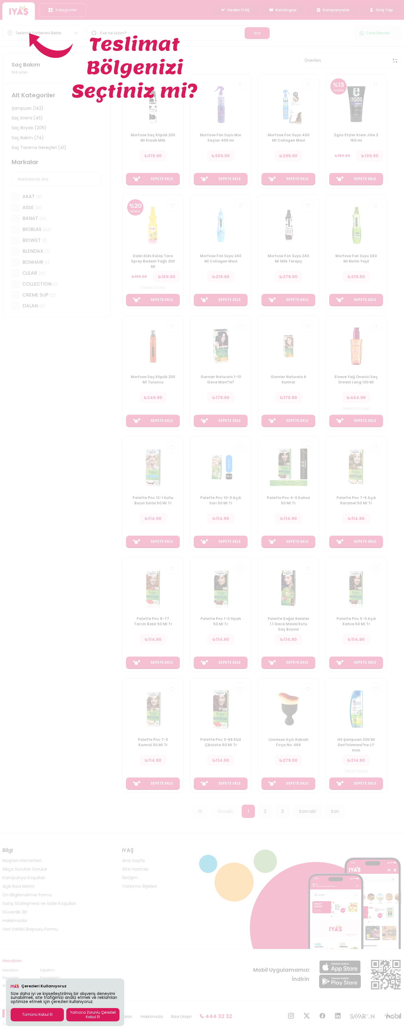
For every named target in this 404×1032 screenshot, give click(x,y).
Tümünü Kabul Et (37, 1014)
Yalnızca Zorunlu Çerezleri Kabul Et (93, 1014)
